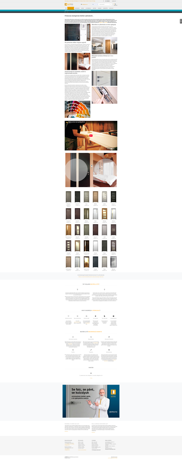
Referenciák (77, 8)
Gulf (104, 237)
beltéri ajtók (70, 8)
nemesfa (105, 22)
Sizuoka (86, 237)
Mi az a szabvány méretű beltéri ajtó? (100, 423)
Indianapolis (68, 269)
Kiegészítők (105, 8)
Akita (104, 203)
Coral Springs (86, 253)
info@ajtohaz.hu (84, 4)
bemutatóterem (95, 342)
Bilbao (95, 203)
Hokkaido (113, 253)
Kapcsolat (111, 8)
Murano (113, 269)
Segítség (94, 8)
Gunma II (68, 221)
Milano (86, 221)
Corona (95, 253)
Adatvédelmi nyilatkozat (92, 276)
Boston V (113, 203)
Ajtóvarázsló (88, 8)
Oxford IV (78, 203)
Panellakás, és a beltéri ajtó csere (72, 423)
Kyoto (77, 253)
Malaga (104, 221)
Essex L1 (95, 237)
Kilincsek (99, 8)
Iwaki (113, 237)
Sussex (95, 269)
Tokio (104, 269)
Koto (86, 203)
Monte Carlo (86, 269)
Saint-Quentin (68, 237)
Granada (68, 253)
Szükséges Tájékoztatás (99, 276)
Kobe (77, 269)
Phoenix (68, 203)
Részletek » (66, 431)
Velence (113, 221)
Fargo (104, 253)
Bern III (77, 237)
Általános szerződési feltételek (83, 276)
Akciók (82, 8)
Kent (96, 221)
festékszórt (101, 22)
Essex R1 (77, 221)
